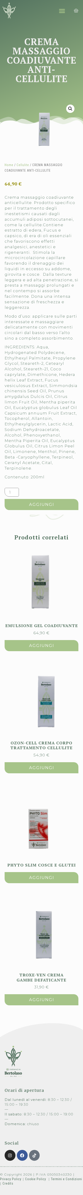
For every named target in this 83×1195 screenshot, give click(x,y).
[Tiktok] (34, 1155)
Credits (8, 1183)
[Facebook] (22, 1155)
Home (9, 165)
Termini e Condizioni (66, 1179)
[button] (62, 11)
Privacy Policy (10, 1179)
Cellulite (23, 165)
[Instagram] (10, 1155)
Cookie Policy (35, 1179)
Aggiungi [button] (41, 645)
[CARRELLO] (76, 10)
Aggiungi (41, 504)
